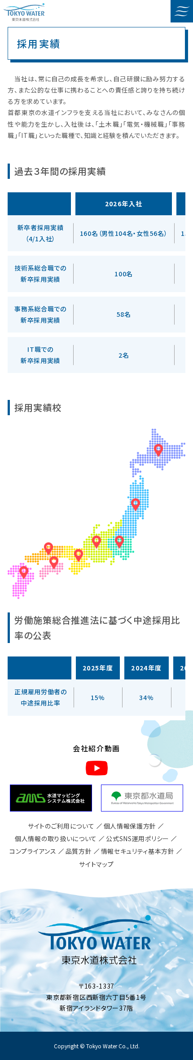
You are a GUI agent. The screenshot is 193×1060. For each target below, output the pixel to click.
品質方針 (79, 851)
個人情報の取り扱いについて (56, 838)
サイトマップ (96, 864)
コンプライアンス (33, 851)
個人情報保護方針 (130, 825)
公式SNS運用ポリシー (137, 838)
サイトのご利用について (61, 825)
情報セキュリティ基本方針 (138, 851)
